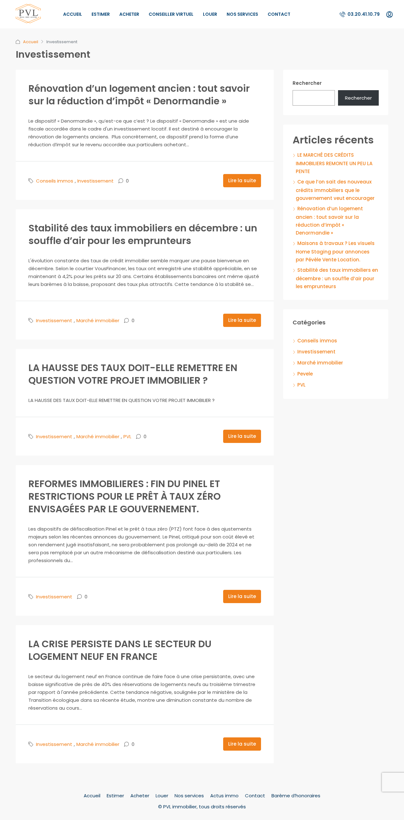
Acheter (129, 14)
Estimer (101, 14)
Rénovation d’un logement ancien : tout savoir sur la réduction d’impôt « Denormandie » (139, 95)
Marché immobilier (97, 320)
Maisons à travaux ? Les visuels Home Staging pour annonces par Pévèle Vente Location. (335, 251)
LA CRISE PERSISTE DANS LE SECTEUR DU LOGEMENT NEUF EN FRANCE (119, 650)
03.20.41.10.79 (363, 14)
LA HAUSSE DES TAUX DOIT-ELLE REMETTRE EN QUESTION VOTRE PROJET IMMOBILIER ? (132, 374)
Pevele (305, 373)
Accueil (72, 14)
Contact (279, 14)
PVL (127, 436)
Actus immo (224, 795)
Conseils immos (54, 180)
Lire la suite (242, 180)
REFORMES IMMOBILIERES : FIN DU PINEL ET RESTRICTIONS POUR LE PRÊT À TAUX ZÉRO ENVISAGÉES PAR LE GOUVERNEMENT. (124, 496)
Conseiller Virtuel (171, 14)
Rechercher (307, 83)
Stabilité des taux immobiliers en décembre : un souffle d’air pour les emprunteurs (142, 234)
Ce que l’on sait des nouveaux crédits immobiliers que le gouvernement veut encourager (335, 189)
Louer (210, 14)
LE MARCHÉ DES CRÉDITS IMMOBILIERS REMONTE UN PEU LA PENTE (334, 163)
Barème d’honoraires (295, 795)
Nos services (242, 14)
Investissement (95, 180)
